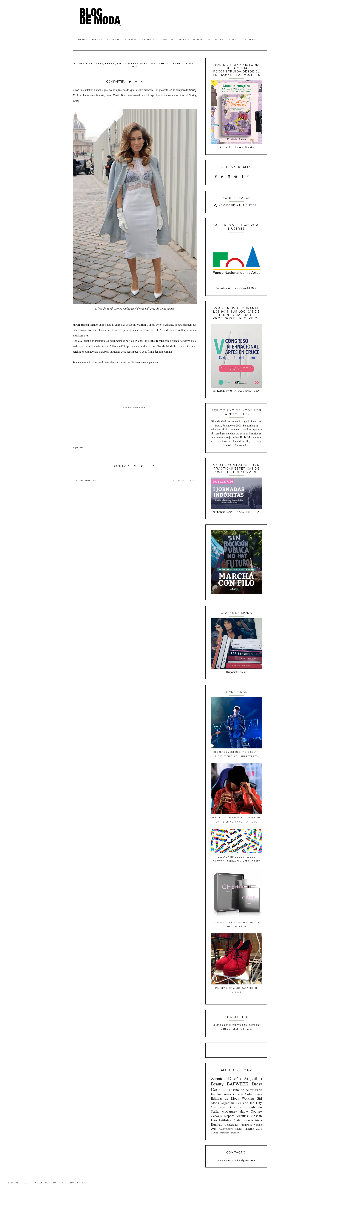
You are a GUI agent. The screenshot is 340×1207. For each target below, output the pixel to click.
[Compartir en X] (130, 81)
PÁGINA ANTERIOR (85, 480)
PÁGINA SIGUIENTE (184, 480)
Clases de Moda (46, 1183)
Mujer (96, 39)
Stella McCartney (224, 1111)
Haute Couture (251, 1111)
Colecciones (253, 1094)
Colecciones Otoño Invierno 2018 (240, 1128)
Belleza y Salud (190, 39)
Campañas (218, 1107)
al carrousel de (129, 324)
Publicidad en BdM (74, 1183)
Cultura (112, 39)
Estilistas (225, 1120)
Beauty (217, 1084)
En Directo (215, 39)
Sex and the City (249, 1103)
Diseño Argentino (245, 1078)
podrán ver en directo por (150, 346)
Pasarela (148, 39)
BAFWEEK (237, 1084)
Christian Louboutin (246, 1107)
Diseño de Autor (241, 1089)
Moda (82, 39)
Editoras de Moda (225, 1098)
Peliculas (241, 1115)
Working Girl (252, 1098)
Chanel (238, 1094)
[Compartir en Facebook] (136, 81)
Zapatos (166, 39)
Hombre (130, 39)
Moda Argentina (223, 1103)
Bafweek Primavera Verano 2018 (226, 1132)
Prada (237, 1120)
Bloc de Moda (17, 1183)
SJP (225, 1089)
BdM (232, 39)
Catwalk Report (222, 1115)
